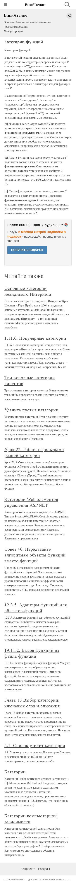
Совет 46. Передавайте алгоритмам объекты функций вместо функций (35, 555)
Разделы (44, 868)
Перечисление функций (20, 879)
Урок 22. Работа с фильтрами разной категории (34, 452)
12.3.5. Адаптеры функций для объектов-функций (35, 607)
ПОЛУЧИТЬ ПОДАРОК (27, 249)
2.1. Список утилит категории (34, 745)
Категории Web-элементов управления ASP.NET (31, 502)
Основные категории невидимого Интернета (27, 291)
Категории (15, 772)
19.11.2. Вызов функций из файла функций (31, 653)
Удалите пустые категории (31, 410)
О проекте (28, 868)
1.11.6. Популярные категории (35, 338)
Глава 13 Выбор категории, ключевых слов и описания (32, 703)
